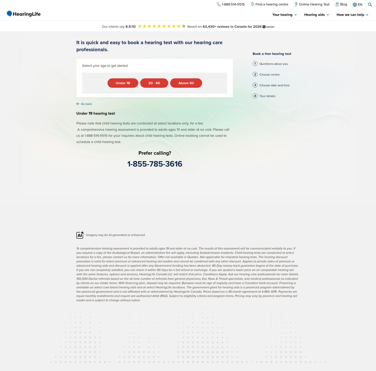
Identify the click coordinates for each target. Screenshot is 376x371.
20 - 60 (154, 83)
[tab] (284, 15)
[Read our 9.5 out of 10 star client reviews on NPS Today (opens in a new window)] (268, 26)
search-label (370, 5)
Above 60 (186, 83)
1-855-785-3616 (154, 163)
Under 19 (123, 83)
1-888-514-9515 (96, 135)
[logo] (23, 14)
